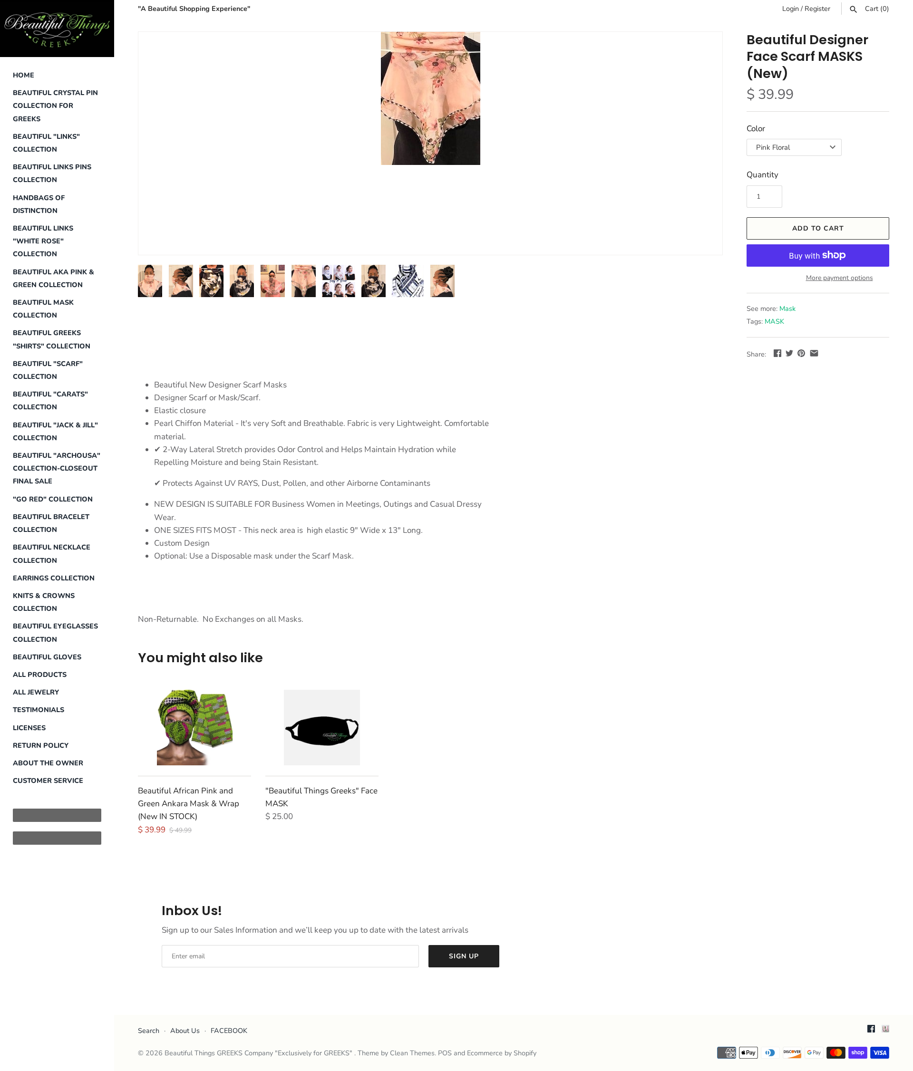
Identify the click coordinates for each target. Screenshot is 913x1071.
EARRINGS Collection (54, 578)
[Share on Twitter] (789, 352)
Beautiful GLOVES (47, 657)
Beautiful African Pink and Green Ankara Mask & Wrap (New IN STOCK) (188, 803)
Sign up (464, 956)
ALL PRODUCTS (40, 674)
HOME (23, 75)
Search (148, 1030)
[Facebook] (871, 1031)
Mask (787, 308)
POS (445, 1053)
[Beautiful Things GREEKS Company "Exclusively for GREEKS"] (57, 28)
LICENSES (29, 728)
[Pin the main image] (801, 352)
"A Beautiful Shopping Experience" (194, 8)
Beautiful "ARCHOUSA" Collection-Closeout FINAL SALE (56, 468)
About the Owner (48, 763)
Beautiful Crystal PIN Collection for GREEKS (55, 105)
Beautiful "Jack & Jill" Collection (55, 431)
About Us (185, 1030)
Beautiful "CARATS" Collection (50, 400)
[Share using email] (814, 352)
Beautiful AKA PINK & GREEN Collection (53, 278)
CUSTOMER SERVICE (48, 780)
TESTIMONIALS (38, 709)
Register (817, 8)
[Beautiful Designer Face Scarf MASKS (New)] (430, 98)
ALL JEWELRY (36, 692)
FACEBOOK (229, 1030)
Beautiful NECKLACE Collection (51, 553)
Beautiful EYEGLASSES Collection (55, 632)
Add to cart (818, 228)
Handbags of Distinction (39, 204)
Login (790, 8)
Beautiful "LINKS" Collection (46, 143)
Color (756, 128)
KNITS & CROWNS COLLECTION (44, 602)
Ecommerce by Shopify (501, 1053)
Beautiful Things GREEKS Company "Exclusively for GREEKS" (259, 1053)
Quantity (762, 174)
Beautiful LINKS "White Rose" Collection (43, 241)
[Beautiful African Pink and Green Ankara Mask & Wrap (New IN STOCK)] (194, 727)
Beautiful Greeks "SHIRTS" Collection (51, 339)
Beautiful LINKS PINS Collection (52, 173)
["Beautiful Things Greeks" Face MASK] (322, 727)
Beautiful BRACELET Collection (51, 523)
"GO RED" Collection (53, 499)
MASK (774, 321)
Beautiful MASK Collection (43, 309)
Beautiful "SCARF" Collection (48, 370)
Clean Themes (412, 1053)
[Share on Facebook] (777, 352)
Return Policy (40, 745)
